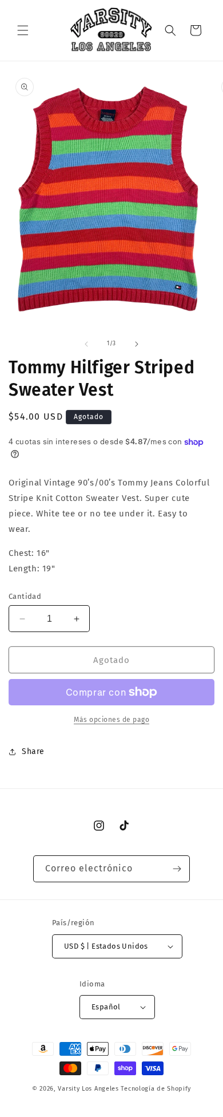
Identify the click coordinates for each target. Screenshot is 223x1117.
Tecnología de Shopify (156, 1088)
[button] (22, 30)
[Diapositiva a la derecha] (136, 344)
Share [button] (33, 751)
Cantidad (25, 596)
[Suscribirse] (176, 868)
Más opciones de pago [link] (111, 720)
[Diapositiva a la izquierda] (86, 344)
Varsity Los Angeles (88, 1088)
